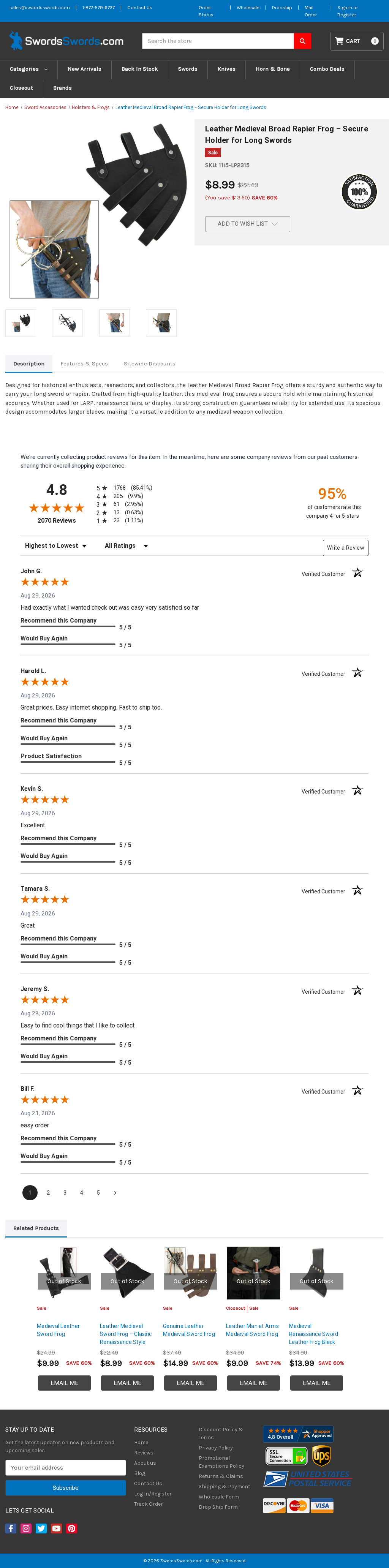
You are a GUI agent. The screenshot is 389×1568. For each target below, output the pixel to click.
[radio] (123, 487)
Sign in (345, 7)
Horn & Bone (273, 68)
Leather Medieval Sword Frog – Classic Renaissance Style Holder (126, 1338)
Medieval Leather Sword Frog (58, 1330)
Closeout (21, 87)
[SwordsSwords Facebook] (10, 1528)
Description (28, 363)
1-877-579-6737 (98, 7)
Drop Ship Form (218, 1507)
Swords (188, 68)
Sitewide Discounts (150, 363)
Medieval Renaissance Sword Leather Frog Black (313, 1334)
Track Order (148, 1504)
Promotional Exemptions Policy (221, 1462)
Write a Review (345, 548)
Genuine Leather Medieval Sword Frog (189, 1330)
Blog (139, 1473)
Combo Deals (327, 68)
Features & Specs (84, 363)
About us (145, 1463)
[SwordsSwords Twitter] (41, 1528)
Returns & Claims (221, 1476)
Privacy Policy (216, 1448)
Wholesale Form (219, 1497)
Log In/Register (153, 1494)
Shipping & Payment (224, 1486)
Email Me (64, 1383)
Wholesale (248, 7)
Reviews (143, 1452)
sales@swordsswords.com (39, 7)
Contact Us (139, 7)
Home (141, 1442)
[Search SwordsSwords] (302, 41)
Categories (25, 68)
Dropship (282, 7)
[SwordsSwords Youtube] (56, 1528)
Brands (62, 87)
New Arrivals (84, 68)
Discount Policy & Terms (221, 1433)
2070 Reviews (65, 520)
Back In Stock (140, 68)
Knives (227, 68)
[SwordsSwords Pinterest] (71, 1528)
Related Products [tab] (36, 1228)
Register (346, 14)
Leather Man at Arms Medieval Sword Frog (252, 1330)
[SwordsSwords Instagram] (25, 1528)
